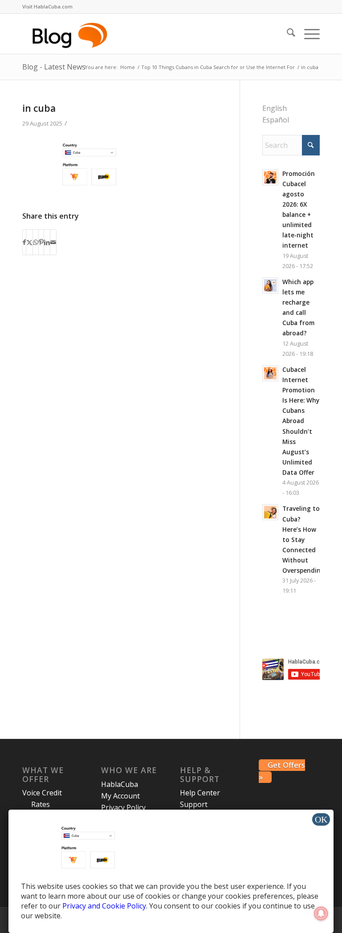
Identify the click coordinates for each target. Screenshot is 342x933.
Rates (40, 804)
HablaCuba (119, 784)
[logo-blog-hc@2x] (71, 34)
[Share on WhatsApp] (35, 242)
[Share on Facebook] (24, 242)
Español (275, 120)
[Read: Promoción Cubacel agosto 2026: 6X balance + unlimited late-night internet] (270, 177)
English (274, 108)
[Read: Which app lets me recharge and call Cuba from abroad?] (270, 285)
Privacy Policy (123, 807)
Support (194, 804)
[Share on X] (29, 242)
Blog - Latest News (54, 67)
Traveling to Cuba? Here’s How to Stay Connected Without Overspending (303, 539)
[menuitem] (47, 6)
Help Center (200, 793)
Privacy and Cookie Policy (104, 906)
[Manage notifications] (321, 913)
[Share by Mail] (53, 242)
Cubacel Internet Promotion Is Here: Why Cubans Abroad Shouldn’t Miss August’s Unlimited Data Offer (300, 421)
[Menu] (307, 34)
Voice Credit (42, 793)
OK (321, 819)
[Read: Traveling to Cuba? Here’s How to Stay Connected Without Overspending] (270, 512)
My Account (120, 796)
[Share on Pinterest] (41, 242)
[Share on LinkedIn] (47, 242)
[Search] (286, 34)
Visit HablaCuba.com (47, 6)
